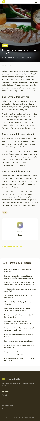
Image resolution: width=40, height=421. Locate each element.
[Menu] (36, 1)
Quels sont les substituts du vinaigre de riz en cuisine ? (19, 335)
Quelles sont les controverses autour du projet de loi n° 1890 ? (20, 290)
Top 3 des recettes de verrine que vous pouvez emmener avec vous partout (19, 353)
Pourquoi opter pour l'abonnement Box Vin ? (19, 341)
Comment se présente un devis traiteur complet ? (17, 270)
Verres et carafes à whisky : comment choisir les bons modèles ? (19, 316)
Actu (5, 45)
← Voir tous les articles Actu (12, 246)
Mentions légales (7, 405)
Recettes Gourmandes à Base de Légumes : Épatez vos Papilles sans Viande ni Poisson (18, 277)
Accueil (4, 65)
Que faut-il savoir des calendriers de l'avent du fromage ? (19, 359)
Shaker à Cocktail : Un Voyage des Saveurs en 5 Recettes (19, 303)
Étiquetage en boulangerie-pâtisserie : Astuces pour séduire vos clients (17, 309)
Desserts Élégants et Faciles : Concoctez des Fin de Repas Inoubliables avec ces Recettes (19, 284)
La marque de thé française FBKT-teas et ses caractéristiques (19, 346)
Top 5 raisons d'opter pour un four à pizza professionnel (18, 296)
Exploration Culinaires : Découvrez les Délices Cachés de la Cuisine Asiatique (17, 322)
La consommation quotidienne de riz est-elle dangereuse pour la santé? (19, 329)
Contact (4, 409)
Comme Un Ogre (14, 378)
